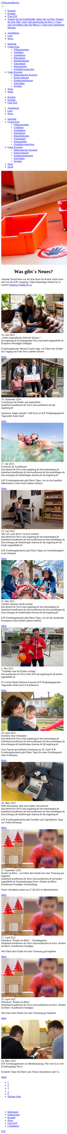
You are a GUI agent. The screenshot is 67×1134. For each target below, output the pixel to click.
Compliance (13, 1126)
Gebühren (19, 52)
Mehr (4, 356)
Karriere (11, 10)
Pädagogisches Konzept (25, 75)
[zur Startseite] (10, 2)
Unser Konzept (14, 72)
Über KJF (12, 16)
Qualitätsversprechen (24, 69)
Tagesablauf (20, 63)
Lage (9, 35)
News (10, 38)
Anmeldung (13, 33)
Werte (10, 91)
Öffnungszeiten (21, 49)
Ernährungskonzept (23, 80)
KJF (3, 1131)
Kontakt (11, 13)
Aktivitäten (19, 83)
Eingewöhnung (21, 77)
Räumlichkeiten (21, 60)
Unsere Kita (13, 46)
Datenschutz (13, 1114)
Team (10, 89)
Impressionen (20, 66)
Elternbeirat (19, 58)
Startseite (11, 44)
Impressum (12, 1112)
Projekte (18, 86)
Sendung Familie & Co (20, 285)
